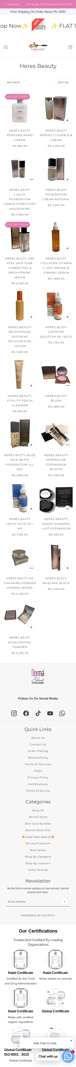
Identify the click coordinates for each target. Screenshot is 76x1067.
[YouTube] (50, 713)
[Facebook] (26, 713)
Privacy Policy (38, 777)
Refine (63, 82)
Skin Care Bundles (38, 823)
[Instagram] (14, 713)
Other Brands (38, 869)
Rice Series (38, 850)
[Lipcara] (38, 47)
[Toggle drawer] (5, 47)
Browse (13, 82)
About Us (38, 737)
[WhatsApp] (62, 713)
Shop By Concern (38, 863)
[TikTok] (38, 713)
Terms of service (38, 790)
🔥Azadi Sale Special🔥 (38, 836)
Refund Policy (38, 757)
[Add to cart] (67, 120)
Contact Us (38, 744)
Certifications (38, 784)
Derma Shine (38, 816)
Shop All (38, 810)
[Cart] (70, 47)
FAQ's (38, 770)
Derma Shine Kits (38, 830)
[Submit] (64, 901)
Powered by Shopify (38, 915)
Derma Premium (38, 843)
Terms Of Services (38, 764)
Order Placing (38, 751)
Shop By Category (38, 856)
